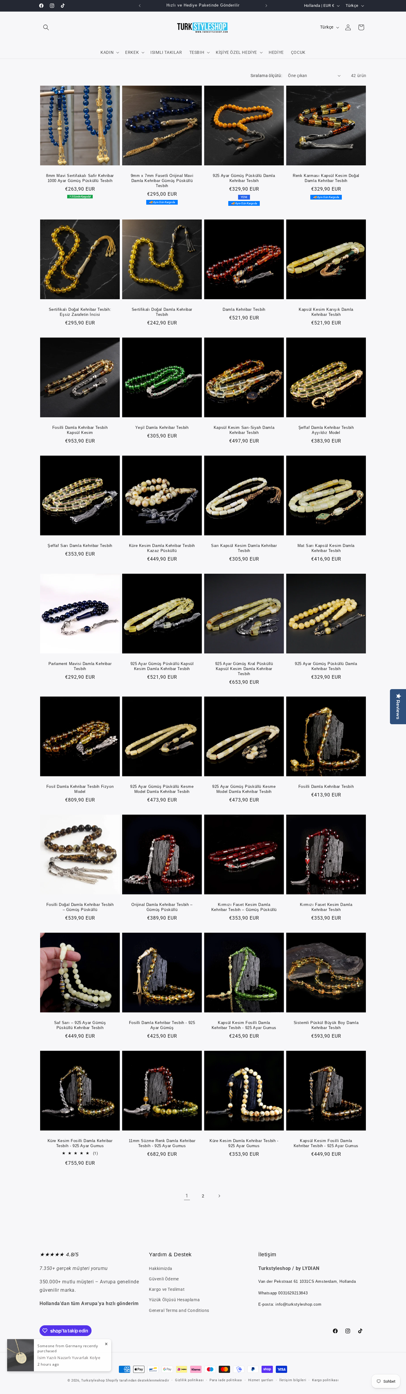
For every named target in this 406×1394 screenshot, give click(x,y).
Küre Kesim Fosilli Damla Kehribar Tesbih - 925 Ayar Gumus (80, 1143)
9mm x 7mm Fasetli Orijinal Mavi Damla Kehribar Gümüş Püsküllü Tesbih (162, 180)
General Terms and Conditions (179, 1310)
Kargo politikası (325, 1380)
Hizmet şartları (261, 1380)
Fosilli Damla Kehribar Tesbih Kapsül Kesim (80, 430)
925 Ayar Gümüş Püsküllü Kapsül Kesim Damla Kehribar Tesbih (162, 666)
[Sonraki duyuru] (266, 5)
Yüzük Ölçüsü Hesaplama (174, 1299)
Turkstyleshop (93, 1380)
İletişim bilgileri (292, 1380)
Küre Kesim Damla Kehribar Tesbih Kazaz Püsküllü (162, 548)
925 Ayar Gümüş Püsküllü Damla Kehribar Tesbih (244, 178)
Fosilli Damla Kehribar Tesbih (326, 786)
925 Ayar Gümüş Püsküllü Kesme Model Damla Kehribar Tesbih (161, 789)
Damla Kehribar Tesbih (244, 309)
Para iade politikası (226, 1380)
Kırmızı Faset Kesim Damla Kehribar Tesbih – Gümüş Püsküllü (244, 907)
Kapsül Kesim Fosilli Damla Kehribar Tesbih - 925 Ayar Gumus (244, 1025)
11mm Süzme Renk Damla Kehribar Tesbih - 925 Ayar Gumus (162, 1143)
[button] (46, 27)
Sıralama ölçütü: (266, 75)
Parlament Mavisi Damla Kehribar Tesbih (80, 666)
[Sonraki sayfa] (219, 1195)
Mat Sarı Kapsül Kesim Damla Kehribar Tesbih (326, 548)
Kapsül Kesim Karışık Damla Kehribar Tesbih (326, 312)
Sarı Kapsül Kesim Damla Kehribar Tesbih (244, 548)
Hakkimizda (160, 1268)
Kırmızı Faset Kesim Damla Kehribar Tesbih (326, 907)
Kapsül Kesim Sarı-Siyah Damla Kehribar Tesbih (244, 430)
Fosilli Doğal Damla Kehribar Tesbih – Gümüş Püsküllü (80, 907)
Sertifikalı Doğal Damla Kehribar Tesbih (162, 312)
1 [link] (186, 1196)
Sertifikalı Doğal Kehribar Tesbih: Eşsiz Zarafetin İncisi (80, 312)
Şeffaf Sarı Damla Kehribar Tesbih (80, 545)
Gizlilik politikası (189, 1380)
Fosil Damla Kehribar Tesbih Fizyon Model (80, 789)
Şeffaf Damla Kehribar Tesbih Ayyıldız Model (326, 430)
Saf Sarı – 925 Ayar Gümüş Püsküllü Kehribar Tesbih (80, 1025)
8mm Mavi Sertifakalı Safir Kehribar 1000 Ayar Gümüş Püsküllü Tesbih (80, 178)
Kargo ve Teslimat (167, 1289)
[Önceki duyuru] (139, 5)
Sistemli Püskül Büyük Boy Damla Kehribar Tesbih (326, 1025)
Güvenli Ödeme (164, 1279)
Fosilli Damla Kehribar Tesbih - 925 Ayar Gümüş (162, 1025)
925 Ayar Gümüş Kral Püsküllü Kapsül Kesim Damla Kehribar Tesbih (244, 668)
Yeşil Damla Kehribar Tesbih (161, 427)
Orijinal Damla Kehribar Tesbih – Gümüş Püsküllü (161, 907)
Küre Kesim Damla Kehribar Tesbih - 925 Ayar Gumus (244, 1143)
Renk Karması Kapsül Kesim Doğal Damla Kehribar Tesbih (326, 178)
